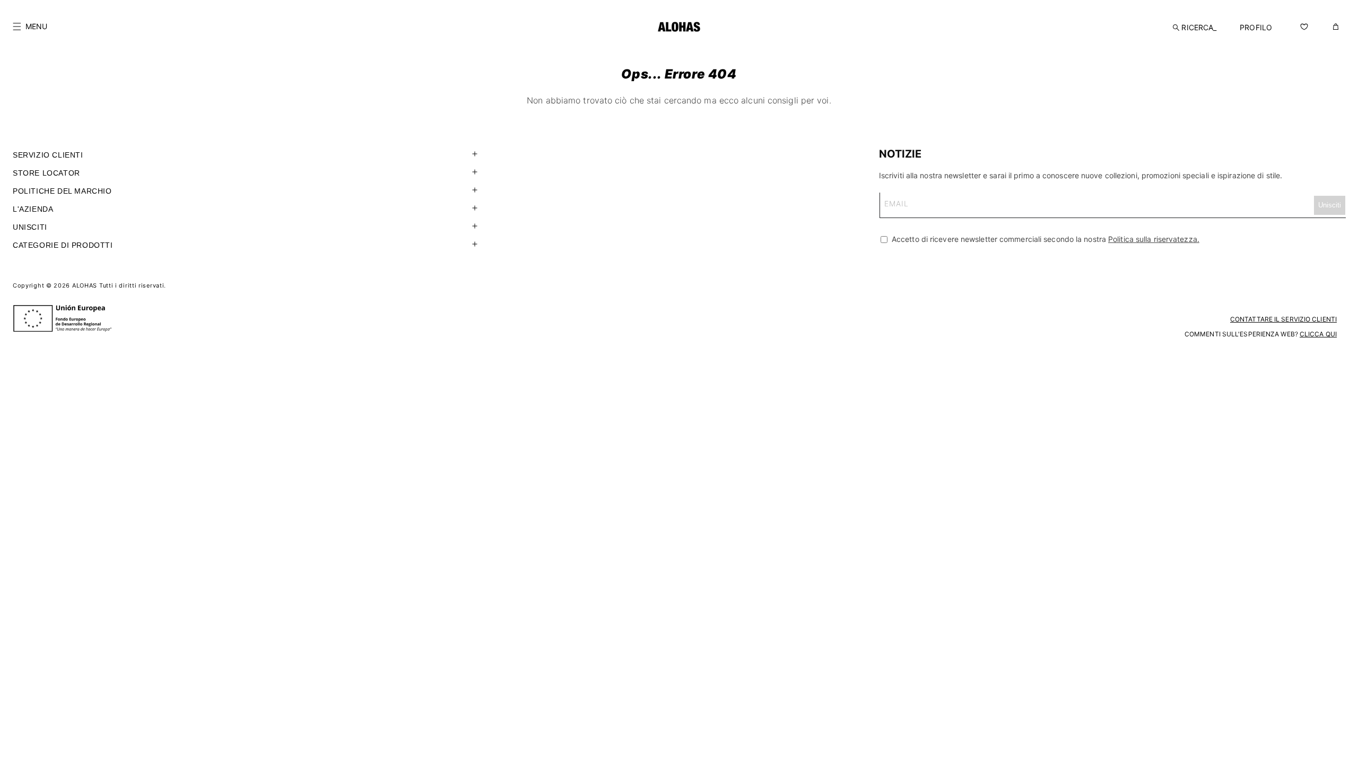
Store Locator (46, 173)
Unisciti (30, 227)
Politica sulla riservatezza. (1153, 239)
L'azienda (33, 209)
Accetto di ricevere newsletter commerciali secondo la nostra (1044, 239)
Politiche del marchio (62, 191)
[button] (30, 26)
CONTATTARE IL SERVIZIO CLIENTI (1283, 319)
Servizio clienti (48, 155)
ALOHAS (84, 285)
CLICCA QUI (1318, 334)
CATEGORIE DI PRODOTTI (63, 245)
